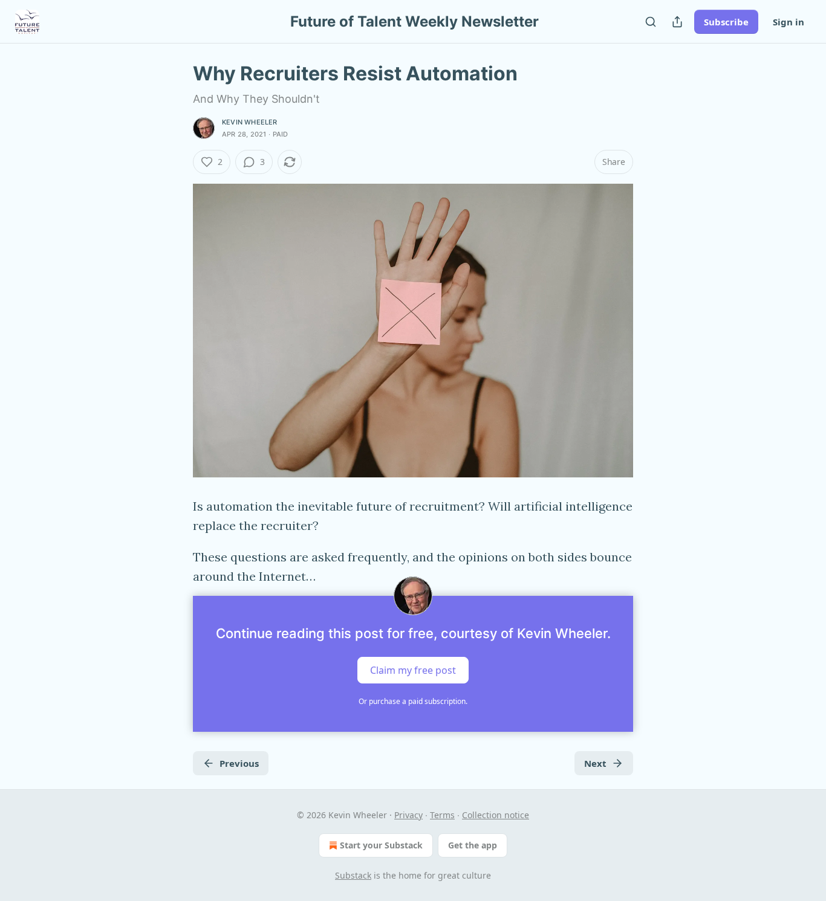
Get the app (472, 845)
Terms (442, 815)
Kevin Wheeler (250, 122)
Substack (353, 875)
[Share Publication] (677, 22)
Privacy (408, 815)
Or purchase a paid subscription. (413, 701)
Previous (239, 763)
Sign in (788, 22)
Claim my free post (413, 670)
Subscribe (726, 22)
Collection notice (495, 815)
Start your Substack (381, 845)
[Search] (651, 22)
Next (595, 763)
